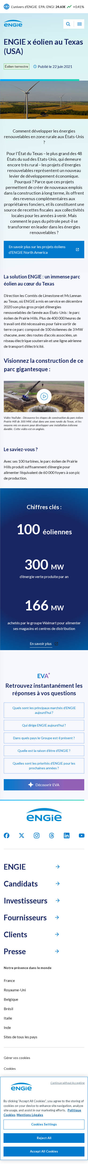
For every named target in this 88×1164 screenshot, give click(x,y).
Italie (8, 1018)
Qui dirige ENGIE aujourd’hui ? (44, 725)
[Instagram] (36, 835)
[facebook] (6, 835)
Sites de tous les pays (20, 1037)
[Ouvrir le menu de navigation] (79, 24)
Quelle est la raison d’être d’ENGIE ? (44, 751)
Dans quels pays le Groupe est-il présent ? (44, 738)
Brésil (8, 1008)
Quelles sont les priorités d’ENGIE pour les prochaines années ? (44, 765)
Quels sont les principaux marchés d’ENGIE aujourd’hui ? (44, 710)
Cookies (10, 1068)
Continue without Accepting (67, 1082)
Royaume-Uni (15, 990)
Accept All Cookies (44, 1151)
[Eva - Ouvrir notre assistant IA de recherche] (68, 24)
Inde (7, 1027)
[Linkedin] (66, 835)
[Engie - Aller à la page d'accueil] (13, 28)
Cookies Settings (44, 1124)
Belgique (11, 999)
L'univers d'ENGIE (24, 7)
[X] (21, 835)
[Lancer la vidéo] (44, 396)
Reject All (44, 1138)
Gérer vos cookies (17, 1058)
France (9, 980)
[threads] (51, 835)
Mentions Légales (30, 1115)
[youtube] (81, 835)
